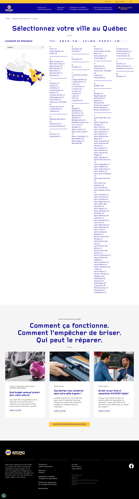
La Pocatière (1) (78, 86)
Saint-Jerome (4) (100, 187)
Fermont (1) (54, 134)
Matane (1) (76, 117)
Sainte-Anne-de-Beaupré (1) (100, 233)
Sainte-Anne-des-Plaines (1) (101, 251)
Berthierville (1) (56, 68)
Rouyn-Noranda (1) (101, 110)
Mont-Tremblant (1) (80, 136)
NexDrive (74, 478)
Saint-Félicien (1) (101, 150)
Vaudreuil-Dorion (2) (124, 68)
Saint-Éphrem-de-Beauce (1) (101, 137)
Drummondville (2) (57, 126)
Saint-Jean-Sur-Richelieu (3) (100, 184)
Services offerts (60, 8)
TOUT (52, 41)
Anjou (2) (53, 53)
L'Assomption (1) (79, 82)
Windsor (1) (121, 76)
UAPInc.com (75, 476)
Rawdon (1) (98, 93)
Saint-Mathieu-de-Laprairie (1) (101, 216)
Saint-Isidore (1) (100, 171)
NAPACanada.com (77, 475)
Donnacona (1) (56, 124)
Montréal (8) (77, 143)
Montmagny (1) (78, 141)
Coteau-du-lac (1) (57, 106)
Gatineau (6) (77, 49)
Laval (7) (75, 96)
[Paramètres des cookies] (3, 495)
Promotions (43, 488)
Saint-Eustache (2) (101, 141)
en (131, 1)
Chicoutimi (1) (55, 99)
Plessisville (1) (99, 68)
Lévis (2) (75, 98)
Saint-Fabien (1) (100, 148)
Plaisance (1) (99, 66)
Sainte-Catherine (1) (102, 255)
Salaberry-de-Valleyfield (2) (99, 277)
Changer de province (18, 41)
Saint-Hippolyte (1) (102, 164)
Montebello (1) (78, 138)
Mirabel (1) (76, 127)
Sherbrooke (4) (100, 283)
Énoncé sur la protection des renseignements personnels (85, 480)
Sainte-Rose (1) (100, 271)
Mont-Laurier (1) (78, 129)
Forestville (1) (55, 136)
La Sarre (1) (76, 91)
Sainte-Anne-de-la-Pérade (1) (101, 237)
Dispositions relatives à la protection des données (84, 483)
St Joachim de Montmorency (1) (101, 286)
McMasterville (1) (79, 120)
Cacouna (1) (54, 83)
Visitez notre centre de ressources (69, 424)
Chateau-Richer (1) (57, 95)
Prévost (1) (98, 75)
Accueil (7, 18)
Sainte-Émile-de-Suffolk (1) (101, 258)
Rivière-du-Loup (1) (102, 105)
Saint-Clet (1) (99, 127)
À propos (108, 1)
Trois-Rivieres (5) (123, 56)
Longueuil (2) (77, 100)
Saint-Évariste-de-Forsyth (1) (101, 144)
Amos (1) (53, 49)
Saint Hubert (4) (100, 166)
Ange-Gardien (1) (56, 51)
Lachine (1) (76, 93)
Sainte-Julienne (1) (101, 262)
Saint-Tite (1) (99, 229)
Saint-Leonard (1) (101, 199)
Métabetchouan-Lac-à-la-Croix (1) (80, 123)
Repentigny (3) (100, 96)
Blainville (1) (55, 71)
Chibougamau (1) (57, 97)
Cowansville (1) (56, 109)
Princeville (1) (99, 77)
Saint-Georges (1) (101, 157)
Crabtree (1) (54, 111)
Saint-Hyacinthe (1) (102, 169)
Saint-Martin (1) (100, 208)
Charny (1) (54, 92)
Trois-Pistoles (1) (123, 53)
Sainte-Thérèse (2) (101, 274)
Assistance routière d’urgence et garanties (79, 8)
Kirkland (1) (76, 67)
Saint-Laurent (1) (101, 197)
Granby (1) (76, 51)
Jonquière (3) (77, 59)
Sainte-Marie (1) (100, 264)
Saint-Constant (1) (101, 129)
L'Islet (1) (75, 84)
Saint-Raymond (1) (101, 225)
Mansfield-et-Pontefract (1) (77, 112)
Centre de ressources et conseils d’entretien (103, 8)
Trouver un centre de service (45, 8)
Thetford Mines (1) (124, 51)
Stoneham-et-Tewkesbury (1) (100, 291)
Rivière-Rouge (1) (101, 107)
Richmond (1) (99, 98)
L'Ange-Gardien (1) (79, 79)
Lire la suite (15, 410)
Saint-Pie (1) (99, 222)
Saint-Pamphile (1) (101, 220)
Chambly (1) (55, 88)
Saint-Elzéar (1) (100, 134)
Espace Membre (77, 468)
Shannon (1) (99, 281)
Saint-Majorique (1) (102, 201)
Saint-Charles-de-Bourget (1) (101, 123)
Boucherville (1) (56, 73)
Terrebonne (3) (122, 49)
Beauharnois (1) (56, 66)
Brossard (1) (54, 75)
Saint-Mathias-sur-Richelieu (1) (102, 212)
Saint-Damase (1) (101, 132)
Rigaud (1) (98, 100)
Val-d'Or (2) (120, 64)
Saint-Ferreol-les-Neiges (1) (101, 154)
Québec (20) (99, 85)
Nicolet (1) (98, 49)
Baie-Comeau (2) (56, 61)
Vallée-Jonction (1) (123, 66)
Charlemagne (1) (56, 90)
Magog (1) (76, 108)
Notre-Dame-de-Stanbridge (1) (100, 57)
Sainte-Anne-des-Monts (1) (101, 247)
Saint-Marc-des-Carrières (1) (100, 205)
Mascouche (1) (77, 115)
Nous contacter (120, 1)
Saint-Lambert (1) (101, 194)
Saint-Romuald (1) (101, 227)
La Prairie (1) (77, 89)
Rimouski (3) (99, 103)
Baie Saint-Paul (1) (57, 64)
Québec (35, 18)
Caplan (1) (54, 85)
